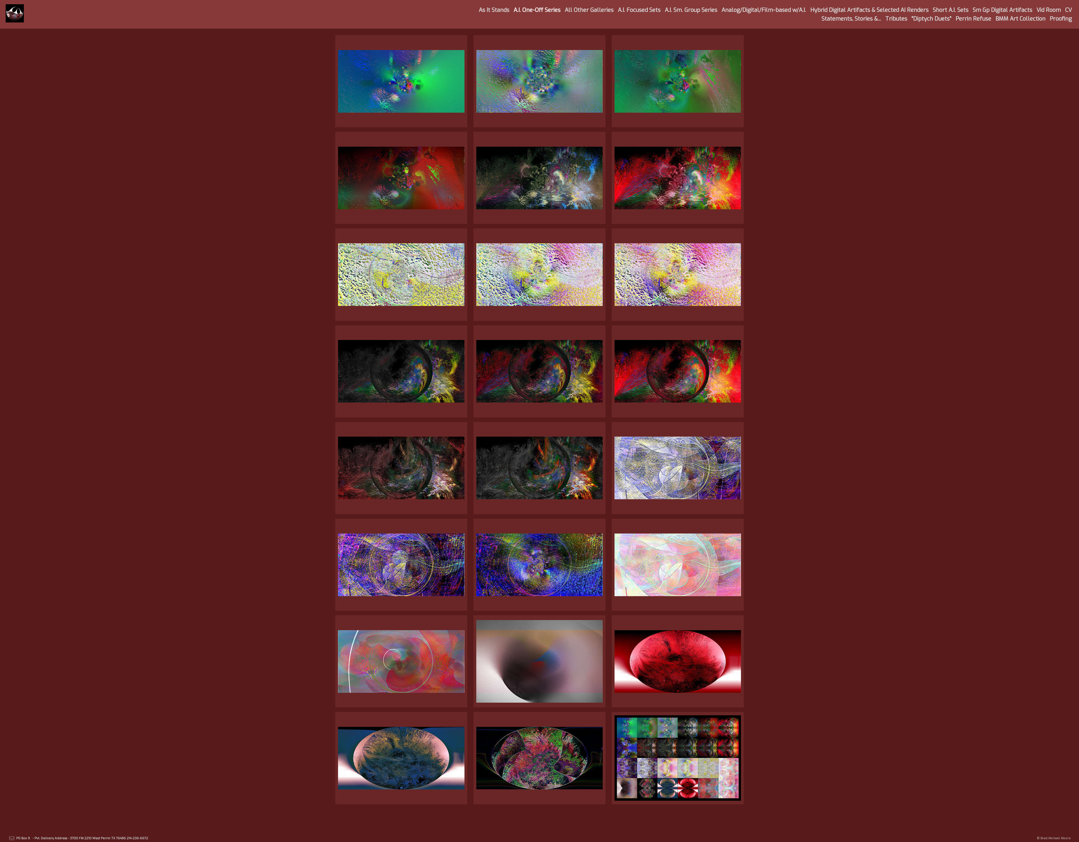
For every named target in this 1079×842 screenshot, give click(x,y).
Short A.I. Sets (951, 10)
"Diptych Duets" (931, 18)
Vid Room (1049, 10)
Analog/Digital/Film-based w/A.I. (764, 10)
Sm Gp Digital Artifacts (1002, 10)
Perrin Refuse (973, 18)
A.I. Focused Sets (639, 10)
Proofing (1061, 18)
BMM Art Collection (1021, 18)
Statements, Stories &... (851, 18)
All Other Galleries (589, 10)
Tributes (896, 18)
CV (1068, 10)
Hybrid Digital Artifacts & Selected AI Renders (869, 10)
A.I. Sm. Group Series (691, 10)
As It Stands (494, 10)
